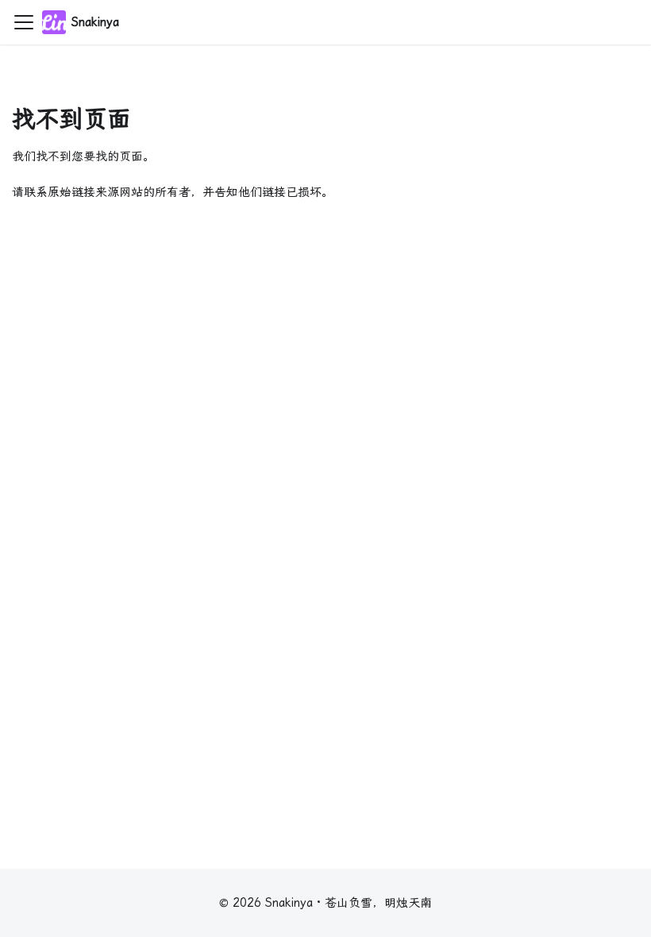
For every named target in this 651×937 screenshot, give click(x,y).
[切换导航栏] (24, 22)
